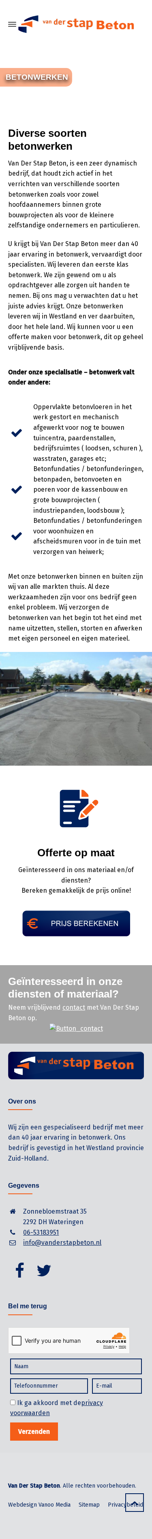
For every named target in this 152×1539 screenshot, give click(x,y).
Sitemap (89, 1504)
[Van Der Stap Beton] (76, 24)
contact (73, 1007)
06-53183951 (41, 1232)
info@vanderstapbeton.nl (62, 1242)
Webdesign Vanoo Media (39, 1504)
